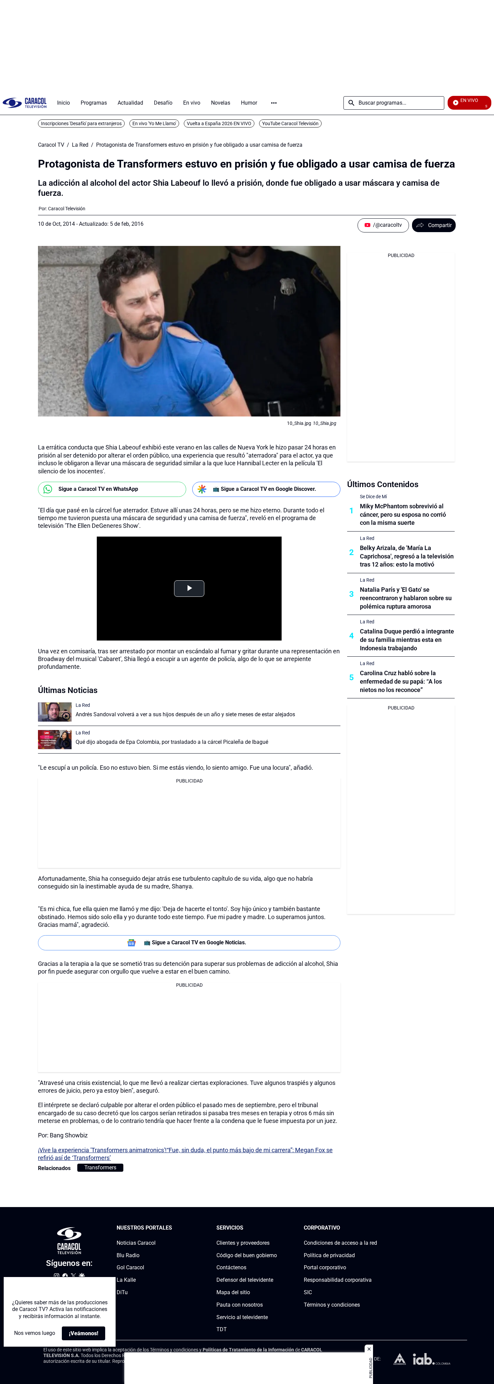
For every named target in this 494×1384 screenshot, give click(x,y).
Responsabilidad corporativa (338, 1280)
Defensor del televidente (244, 1280)
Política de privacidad (329, 1255)
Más (274, 103)
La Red (80, 145)
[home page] (24, 103)
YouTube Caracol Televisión (290, 123)
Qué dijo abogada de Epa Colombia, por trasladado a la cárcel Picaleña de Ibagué (172, 742)
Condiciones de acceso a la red (340, 1242)
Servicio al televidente (242, 1317)
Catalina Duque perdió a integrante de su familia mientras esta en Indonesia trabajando (407, 640)
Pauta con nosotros (239, 1304)
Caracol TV (51, 145)
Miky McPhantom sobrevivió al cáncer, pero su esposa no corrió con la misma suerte (403, 514)
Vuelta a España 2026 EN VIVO (219, 123)
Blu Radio (128, 1255)
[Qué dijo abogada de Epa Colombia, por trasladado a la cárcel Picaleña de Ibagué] (55, 739)
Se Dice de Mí (373, 496)
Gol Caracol (130, 1267)
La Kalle (126, 1280)
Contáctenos (231, 1267)
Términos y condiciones (332, 1304)
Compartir (440, 225)
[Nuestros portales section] (174, 1228)
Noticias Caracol (136, 1242)
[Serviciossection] (275, 1228)
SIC (308, 1292)
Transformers (100, 1167)
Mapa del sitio (233, 1292)
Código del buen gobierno (246, 1255)
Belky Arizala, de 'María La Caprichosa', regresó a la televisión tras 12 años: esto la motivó (407, 556)
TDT (221, 1329)
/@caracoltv (387, 225)
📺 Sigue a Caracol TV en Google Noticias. (195, 942)
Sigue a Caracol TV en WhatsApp (98, 489)
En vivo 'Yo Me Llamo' (154, 123)
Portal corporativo (325, 1267)
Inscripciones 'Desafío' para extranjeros (81, 123)
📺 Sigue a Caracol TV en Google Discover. (264, 489)
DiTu (122, 1292)
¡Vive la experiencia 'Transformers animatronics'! (102, 1150)
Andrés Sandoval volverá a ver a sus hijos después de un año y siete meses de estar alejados (185, 714)
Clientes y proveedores (243, 1242)
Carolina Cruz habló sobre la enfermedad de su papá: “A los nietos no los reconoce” (401, 681)
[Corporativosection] (375, 1228)
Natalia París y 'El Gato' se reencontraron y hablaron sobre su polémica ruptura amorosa (406, 598)
